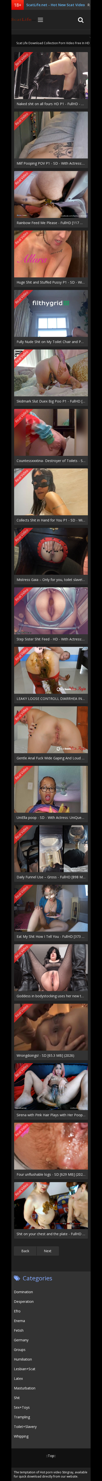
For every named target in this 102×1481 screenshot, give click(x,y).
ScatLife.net (23, 20)
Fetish (19, 1330)
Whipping (21, 1436)
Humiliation (23, 1359)
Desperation (24, 1301)
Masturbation (24, 1388)
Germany (21, 1340)
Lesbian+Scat (24, 1368)
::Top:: (51, 1455)
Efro (17, 1311)
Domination (23, 1291)
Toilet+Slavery (25, 1426)
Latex (18, 1378)
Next (47, 1251)
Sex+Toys (22, 1407)
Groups (20, 1349)
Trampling (22, 1417)
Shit (17, 1397)
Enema (19, 1320)
